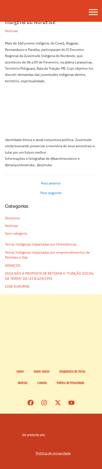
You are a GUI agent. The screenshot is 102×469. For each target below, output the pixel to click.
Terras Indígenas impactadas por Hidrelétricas (40, 244)
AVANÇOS (12, 265)
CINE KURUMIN (17, 286)
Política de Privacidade (70, 383)
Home (20, 371)
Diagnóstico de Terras (72, 371)
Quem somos (42, 371)
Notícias (11, 31)
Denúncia (12, 218)
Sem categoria (16, 233)
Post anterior (51, 183)
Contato (42, 383)
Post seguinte (51, 193)
